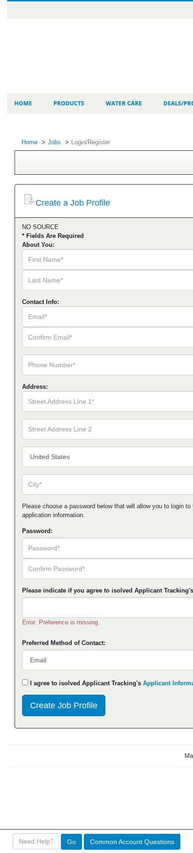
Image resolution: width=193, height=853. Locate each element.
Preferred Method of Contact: (63, 642)
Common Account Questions (132, 842)
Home (29, 142)
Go (71, 842)
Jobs (54, 142)
